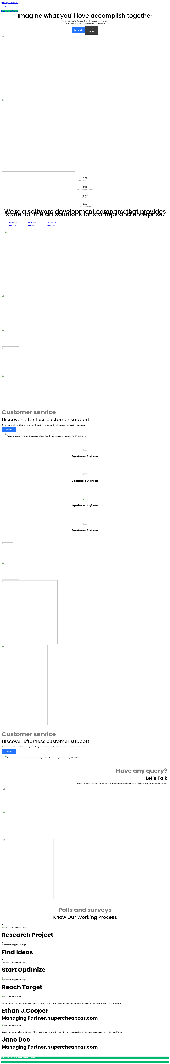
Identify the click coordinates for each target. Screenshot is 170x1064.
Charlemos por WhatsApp (9, 11)
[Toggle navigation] (18, 3)
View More (8, 429)
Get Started (78, 30)
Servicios (8, 7)
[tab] (11, 223)
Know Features (91, 30)
